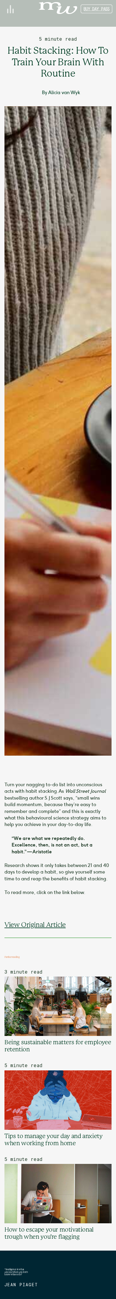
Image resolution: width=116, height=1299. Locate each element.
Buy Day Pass (96, 9)
